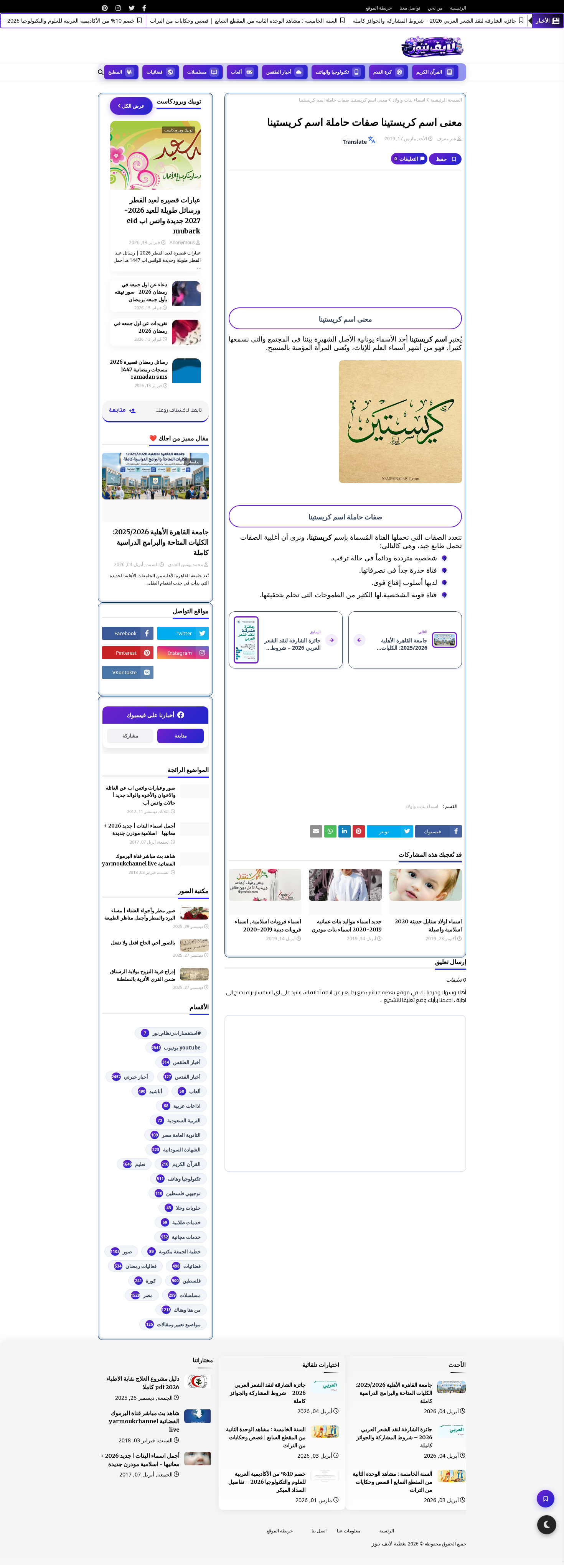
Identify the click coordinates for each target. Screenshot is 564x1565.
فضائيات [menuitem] (155, 72)
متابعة (181, 736)
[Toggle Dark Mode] (546, 1524)
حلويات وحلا (184, 1207)
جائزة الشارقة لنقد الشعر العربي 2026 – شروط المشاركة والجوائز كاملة (457, 20)
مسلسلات (185, 1295)
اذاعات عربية (182, 1105)
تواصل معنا (409, 8)
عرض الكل (133, 105)
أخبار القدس (182, 1076)
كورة (145, 1280)
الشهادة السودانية (176, 1149)
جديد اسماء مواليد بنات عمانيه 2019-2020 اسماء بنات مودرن (346, 925)
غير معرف (446, 138)
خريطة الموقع (379, 8)
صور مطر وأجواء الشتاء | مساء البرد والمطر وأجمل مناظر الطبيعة (139, 914)
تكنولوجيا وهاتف (179, 1178)
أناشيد (150, 1091)
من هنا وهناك (181, 1309)
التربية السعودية (179, 1120)
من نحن (435, 8)
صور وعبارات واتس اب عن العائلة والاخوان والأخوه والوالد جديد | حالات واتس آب (140, 795)
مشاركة (130, 736)
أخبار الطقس (181, 1062)
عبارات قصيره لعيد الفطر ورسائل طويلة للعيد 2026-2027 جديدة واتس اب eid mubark (162, 215)
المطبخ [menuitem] (115, 72)
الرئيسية (458, 8)
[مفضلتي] (545, 1499)
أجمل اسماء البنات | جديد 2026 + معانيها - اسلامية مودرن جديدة (139, 830)
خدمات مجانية (181, 1236)
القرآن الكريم (181, 1164)
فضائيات (187, 1266)
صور (121, 1251)
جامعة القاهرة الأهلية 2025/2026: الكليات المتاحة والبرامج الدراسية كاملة (160, 542)
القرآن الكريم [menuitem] (429, 72)
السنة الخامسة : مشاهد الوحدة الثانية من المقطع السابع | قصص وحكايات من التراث (267, 20)
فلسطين (186, 1280)
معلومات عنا (348, 1530)
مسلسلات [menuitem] (196, 72)
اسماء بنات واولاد (408, 100)
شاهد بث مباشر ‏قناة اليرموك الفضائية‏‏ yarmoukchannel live (138, 860)
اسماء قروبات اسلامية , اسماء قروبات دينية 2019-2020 (268, 925)
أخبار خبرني (130, 1076)
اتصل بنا (319, 1530)
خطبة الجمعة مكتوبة (175, 1251)
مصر (142, 1295)
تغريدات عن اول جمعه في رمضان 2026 (140, 327)
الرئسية (386, 1530)
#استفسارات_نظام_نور (172, 1033)
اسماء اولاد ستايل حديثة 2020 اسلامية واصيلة (428, 925)
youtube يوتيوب (176, 1047)
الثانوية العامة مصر (176, 1134)
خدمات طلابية (182, 1222)
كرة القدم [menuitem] (382, 72)
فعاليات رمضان (136, 1266)
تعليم (134, 1164)
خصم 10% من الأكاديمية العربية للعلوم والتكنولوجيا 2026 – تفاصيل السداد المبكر (267, 1481)
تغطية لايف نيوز (389, 1543)
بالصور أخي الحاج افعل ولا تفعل (143, 942)
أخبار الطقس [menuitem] (278, 72)
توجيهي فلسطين (178, 1193)
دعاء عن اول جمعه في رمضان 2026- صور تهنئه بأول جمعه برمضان (141, 292)
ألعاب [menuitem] (236, 72)
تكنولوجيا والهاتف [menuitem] (332, 72)
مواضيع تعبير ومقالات (173, 1324)
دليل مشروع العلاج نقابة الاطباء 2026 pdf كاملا (143, 1383)
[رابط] (144, 8)
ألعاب (190, 1091)
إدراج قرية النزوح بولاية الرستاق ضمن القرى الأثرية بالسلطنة (142, 975)
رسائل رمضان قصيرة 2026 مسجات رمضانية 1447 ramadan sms (139, 369)
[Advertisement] (345, 232)
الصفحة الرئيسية (446, 100)
